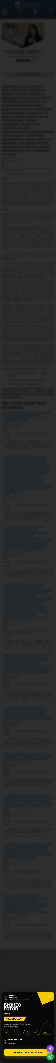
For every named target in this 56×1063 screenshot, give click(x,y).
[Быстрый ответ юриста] (50, 1048)
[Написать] (50, 1056)
